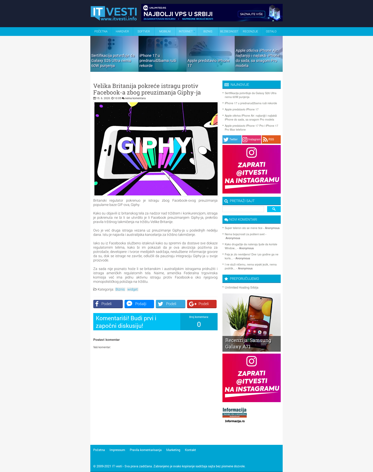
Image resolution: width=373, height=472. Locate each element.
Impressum (117, 450)
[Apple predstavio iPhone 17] (210, 70)
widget (132, 289)
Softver (144, 31)
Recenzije (250, 31)
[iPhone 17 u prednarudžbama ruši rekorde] (163, 70)
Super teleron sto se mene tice (243, 228)
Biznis (207, 31)
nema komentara (135, 98)
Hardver (122, 31)
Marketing (173, 450)
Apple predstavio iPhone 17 (242, 109)
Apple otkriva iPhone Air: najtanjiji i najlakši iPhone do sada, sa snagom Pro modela (251, 117)
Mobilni (165, 31)
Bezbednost (229, 31)
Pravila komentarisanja (146, 450)
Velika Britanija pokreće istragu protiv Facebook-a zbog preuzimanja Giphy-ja (147, 89)
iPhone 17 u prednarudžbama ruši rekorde (251, 103)
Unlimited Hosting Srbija (241, 287)
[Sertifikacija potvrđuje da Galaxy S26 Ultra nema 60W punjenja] (114, 70)
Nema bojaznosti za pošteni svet (245, 234)
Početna (100, 31)
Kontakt (190, 450)
